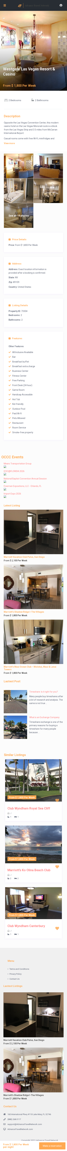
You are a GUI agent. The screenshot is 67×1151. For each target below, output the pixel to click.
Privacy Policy (16, 974)
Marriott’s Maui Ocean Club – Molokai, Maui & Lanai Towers (30, 668)
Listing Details (20, 305)
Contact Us (14, 979)
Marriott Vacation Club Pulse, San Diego (24, 557)
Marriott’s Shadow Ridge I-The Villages (24, 612)
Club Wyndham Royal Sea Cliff (28, 808)
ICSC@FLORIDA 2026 (14, 471)
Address (16, 263)
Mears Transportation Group (17, 463)
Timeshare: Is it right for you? (43, 692)
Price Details (19, 239)
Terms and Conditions (19, 969)
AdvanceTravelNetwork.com (20, 1129)
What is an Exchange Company (44, 717)
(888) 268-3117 (14, 1119)
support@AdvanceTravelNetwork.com (24, 1124)
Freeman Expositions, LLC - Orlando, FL (22, 486)
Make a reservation (52, 1146)
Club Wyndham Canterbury (26, 926)
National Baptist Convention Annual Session (25, 478)
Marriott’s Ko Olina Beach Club (28, 870)
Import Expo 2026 (12, 493)
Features (17, 338)
